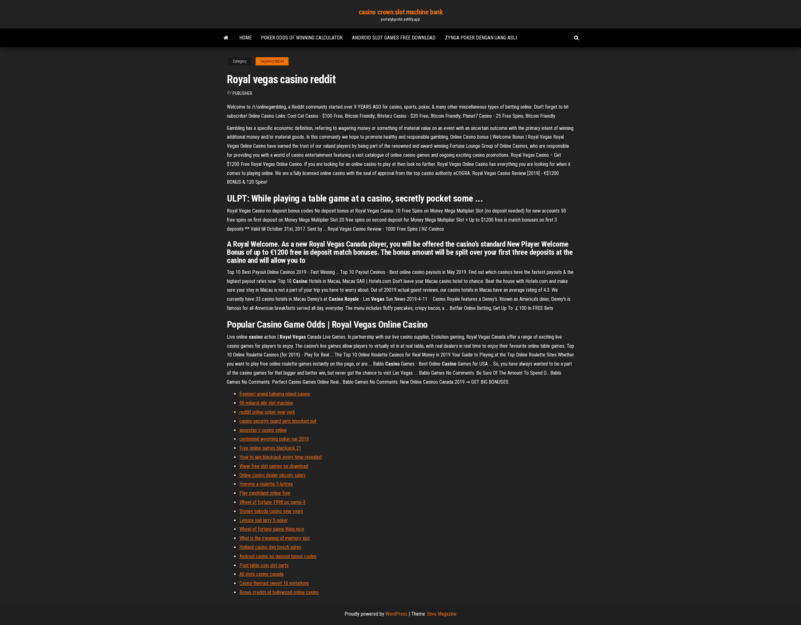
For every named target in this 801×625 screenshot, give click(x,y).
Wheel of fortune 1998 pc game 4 (272, 502)
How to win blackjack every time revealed (280, 457)
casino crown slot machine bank (401, 12)
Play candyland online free (264, 493)
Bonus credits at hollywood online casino (279, 592)
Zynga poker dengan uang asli (481, 38)
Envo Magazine (442, 614)
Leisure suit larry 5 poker (263, 520)
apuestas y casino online (263, 430)
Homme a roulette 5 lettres (266, 484)
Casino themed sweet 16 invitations (274, 583)
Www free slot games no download (273, 466)
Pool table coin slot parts (263, 565)
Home (245, 38)
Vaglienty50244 (272, 61)
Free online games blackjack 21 (270, 448)
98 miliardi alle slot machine (266, 403)
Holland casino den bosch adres (270, 547)
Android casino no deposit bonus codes (277, 556)
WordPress (396, 614)
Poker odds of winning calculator (302, 38)
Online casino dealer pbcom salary (272, 475)
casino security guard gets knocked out (277, 421)
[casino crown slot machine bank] (226, 37)
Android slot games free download (394, 38)
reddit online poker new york (267, 412)
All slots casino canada (261, 574)
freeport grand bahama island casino (274, 394)
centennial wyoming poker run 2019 (274, 439)
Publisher (242, 93)
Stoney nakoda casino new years (271, 511)
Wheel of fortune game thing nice (271, 529)
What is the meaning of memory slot (274, 538)
